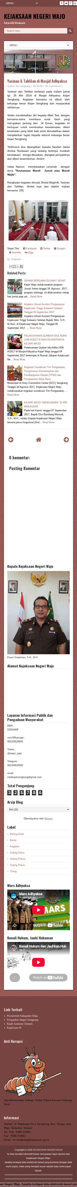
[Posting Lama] (66, 439)
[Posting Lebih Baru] (10, 439)
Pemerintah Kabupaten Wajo (22, 1015)
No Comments (53, 86)
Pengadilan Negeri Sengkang (22, 1019)
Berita (13, 840)
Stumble (16, 252)
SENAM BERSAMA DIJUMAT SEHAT (45, 280)
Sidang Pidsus (18, 858)
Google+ (61, 248)
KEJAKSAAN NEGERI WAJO (34, 16)
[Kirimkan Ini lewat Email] (11, 266)
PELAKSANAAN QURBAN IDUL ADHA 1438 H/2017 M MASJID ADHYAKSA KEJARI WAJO (45, 339)
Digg (30, 252)
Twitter (46, 248)
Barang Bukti (17, 834)
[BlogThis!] (14, 266)
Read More (36, 296)
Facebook (31, 248)
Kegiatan (16, 259)
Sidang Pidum (17, 865)
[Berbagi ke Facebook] (21, 266)
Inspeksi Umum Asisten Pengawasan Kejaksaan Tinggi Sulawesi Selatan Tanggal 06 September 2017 (44, 308)
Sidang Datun (17, 852)
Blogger (48, 818)
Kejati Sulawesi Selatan (20, 1023)
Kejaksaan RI (14, 1027)
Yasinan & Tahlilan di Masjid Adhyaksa (37, 81)
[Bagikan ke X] (18, 266)
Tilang (13, 871)
